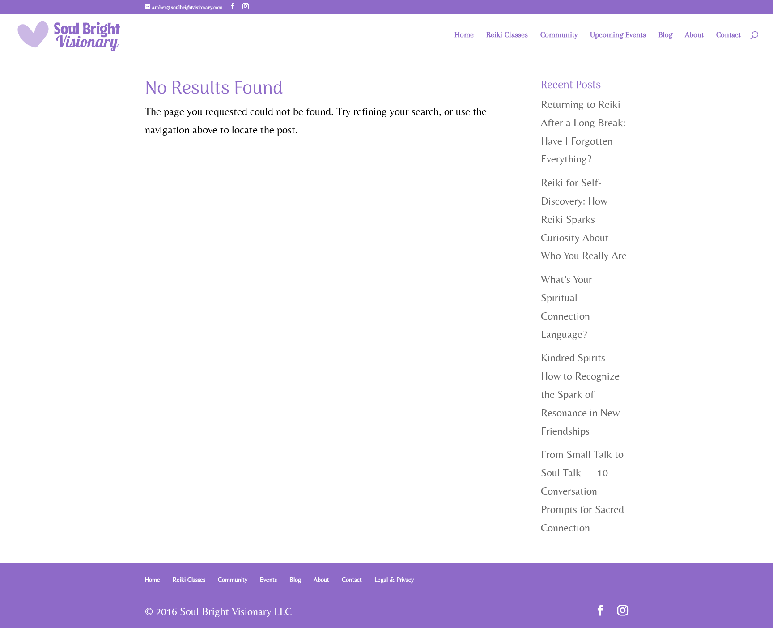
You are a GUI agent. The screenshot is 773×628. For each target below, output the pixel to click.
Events (268, 579)
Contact (728, 35)
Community (559, 35)
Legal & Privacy (394, 579)
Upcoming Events (618, 35)
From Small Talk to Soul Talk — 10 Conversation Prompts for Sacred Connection (582, 490)
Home (464, 35)
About (694, 35)
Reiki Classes (507, 35)
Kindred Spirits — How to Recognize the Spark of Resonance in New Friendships (580, 393)
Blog (665, 35)
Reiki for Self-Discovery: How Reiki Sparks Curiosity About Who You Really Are (584, 218)
